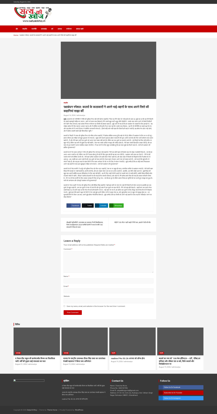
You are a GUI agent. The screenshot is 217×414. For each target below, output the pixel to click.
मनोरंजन (69, 29)
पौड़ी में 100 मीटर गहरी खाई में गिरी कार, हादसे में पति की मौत (132, 222)
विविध (17, 324)
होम (17, 29)
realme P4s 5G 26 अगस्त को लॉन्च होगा (128, 358)
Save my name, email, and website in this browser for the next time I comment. (96, 306)
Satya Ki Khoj (32, 410)
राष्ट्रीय (24, 29)
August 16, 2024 (69, 115)
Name (66, 276)
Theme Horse (52, 410)
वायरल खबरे (80, 29)
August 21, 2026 (21, 364)
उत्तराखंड (44, 29)
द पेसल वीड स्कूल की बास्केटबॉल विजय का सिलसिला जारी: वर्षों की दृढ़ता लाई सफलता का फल (35, 360)
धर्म (52, 29)
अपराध (60, 29)
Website (67, 296)
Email (66, 286)
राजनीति (34, 29)
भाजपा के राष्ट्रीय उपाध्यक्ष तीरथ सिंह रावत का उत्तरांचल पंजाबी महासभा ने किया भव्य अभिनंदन (84, 360)
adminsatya (81, 115)
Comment (68, 249)
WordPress (79, 410)
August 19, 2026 (69, 364)
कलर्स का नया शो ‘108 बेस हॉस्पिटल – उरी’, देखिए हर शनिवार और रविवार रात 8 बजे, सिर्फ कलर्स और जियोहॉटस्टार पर (179, 361)
